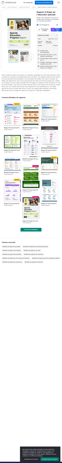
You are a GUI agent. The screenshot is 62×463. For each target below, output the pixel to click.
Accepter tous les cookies (49, 459)
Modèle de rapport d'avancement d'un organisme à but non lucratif (31, 127)
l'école (33, 7)
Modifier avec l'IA (57, 29)
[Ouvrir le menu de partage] (57, 25)
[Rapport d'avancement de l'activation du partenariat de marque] (49, 137)
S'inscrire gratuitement (44, 2)
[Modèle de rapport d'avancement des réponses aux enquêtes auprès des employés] (31, 146)
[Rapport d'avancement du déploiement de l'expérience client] (31, 177)
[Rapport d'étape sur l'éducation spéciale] (31, 208)
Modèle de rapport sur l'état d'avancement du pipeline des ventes (12, 172)
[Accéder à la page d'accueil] (9, 2)
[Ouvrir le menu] (58, 2)
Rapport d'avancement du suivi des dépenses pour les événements (49, 172)
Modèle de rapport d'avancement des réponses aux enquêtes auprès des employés (31, 159)
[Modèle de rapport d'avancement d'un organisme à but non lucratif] (31, 115)
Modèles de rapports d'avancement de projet (35, 246)
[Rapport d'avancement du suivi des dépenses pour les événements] (49, 164)
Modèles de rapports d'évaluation (12, 250)
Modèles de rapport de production (12, 254)
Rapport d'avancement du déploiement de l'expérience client (31, 190)
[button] (43, 29)
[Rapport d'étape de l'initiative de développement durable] (12, 141)
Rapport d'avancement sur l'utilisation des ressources (49, 203)
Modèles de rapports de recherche (33, 254)
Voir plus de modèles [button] (31, 229)
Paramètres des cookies (31, 459)
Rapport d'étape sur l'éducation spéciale (31, 221)
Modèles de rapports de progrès (11, 246)
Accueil (3, 7)
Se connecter (28, 2)
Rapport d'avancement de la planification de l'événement (49, 119)
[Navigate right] (31, 56)
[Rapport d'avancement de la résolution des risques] (12, 115)
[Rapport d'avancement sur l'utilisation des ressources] (49, 191)
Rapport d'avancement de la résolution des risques (12, 127)
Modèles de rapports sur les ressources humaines (16, 258)
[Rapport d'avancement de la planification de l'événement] (49, 110)
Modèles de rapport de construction (12, 262)
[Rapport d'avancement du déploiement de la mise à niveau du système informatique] (12, 191)
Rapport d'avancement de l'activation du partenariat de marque (49, 150)
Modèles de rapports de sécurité (34, 262)
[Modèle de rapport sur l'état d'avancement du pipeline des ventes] (12, 164)
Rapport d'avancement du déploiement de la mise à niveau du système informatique (12, 203)
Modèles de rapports (24, 7)
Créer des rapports (12, 7)
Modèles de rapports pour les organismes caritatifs (45, 258)
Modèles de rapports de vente (32, 250)
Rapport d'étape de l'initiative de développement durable (12, 150)
